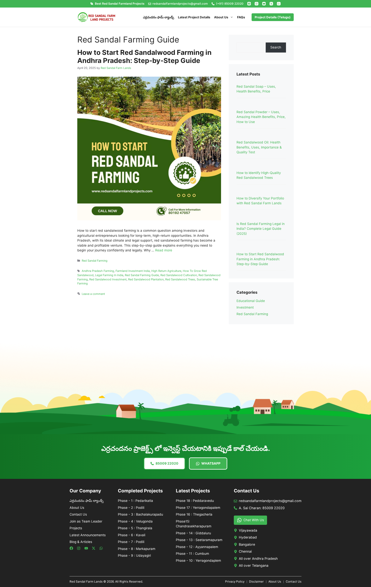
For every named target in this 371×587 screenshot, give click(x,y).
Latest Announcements (88, 535)
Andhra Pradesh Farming (98, 270)
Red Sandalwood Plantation (146, 279)
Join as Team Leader (86, 521)
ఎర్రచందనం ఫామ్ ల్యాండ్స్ (158, 17)
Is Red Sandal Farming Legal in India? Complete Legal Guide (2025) (261, 229)
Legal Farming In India (109, 275)
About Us (221, 17)
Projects (76, 528)
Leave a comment (93, 293)
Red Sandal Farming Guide (142, 275)
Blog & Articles (81, 542)
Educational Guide (251, 301)
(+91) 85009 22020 (229, 3)
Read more (163, 250)
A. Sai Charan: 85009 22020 (262, 508)
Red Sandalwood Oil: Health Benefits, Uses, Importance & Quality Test (259, 147)
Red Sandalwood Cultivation (178, 275)
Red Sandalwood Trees (180, 279)
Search (275, 47)
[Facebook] (249, 3)
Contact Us (78, 514)
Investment (245, 307)
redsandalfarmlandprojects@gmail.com (180, 3)
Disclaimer (256, 581)
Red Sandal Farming (94, 260)
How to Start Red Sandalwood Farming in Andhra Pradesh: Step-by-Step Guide (144, 56)
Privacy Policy (234, 581)
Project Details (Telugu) (273, 17)
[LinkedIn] (264, 3)
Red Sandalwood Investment (108, 279)
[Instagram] (256, 3)
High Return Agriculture (166, 270)
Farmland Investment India (133, 270)
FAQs (241, 17)
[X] (271, 3)
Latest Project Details (194, 17)
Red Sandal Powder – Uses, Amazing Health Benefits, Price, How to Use (261, 117)
